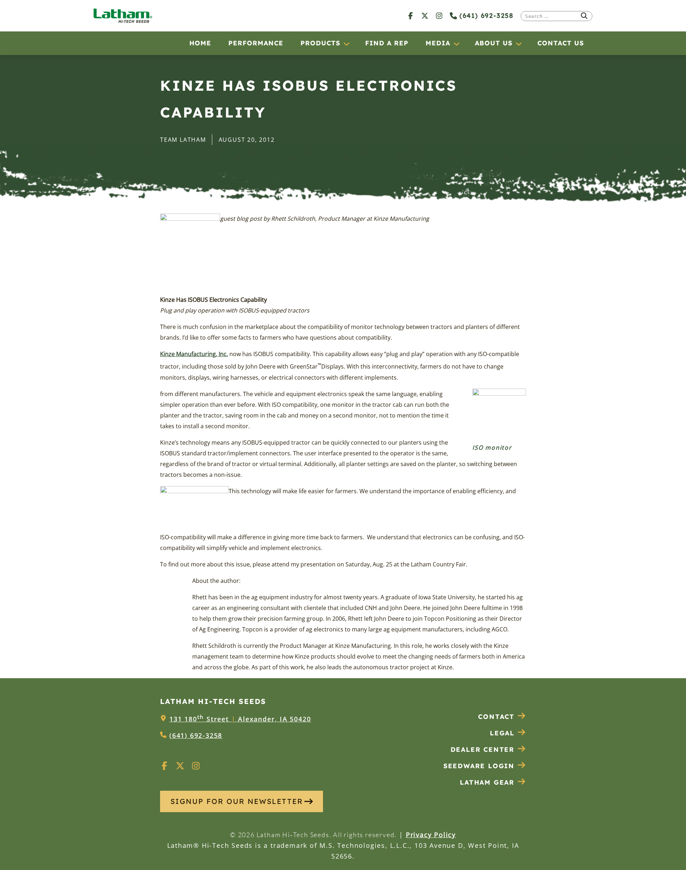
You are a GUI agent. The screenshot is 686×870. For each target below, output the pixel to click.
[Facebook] (410, 15)
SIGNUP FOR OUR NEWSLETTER (236, 801)
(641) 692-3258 (485, 15)
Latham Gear (487, 782)
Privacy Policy (431, 834)
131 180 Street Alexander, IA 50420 (240, 719)
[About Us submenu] (518, 43)
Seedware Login (478, 766)
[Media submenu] (456, 43)
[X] (424, 15)
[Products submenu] (346, 43)
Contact (496, 716)
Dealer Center (482, 749)
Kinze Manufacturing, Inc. (194, 354)
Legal (502, 733)
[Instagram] (439, 15)
